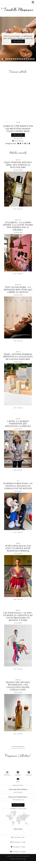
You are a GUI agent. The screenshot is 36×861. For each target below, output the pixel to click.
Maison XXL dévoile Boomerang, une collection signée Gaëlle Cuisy (18, 686)
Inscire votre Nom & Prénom (18, 789)
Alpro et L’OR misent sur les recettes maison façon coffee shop (18, 128)
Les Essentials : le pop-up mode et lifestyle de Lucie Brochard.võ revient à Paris (18, 616)
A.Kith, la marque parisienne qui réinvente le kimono (18, 423)
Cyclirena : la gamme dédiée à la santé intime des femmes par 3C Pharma (18, 226)
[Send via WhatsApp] (27, 143)
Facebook (18, 847)
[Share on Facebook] (20, 143)
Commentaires (19, 140)
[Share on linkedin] (29, 143)
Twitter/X (19, 837)
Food (18, 122)
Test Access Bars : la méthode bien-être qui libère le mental (18, 289)
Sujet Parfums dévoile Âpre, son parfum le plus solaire (18, 165)
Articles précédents (18, 746)
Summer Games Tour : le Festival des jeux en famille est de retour (18, 486)
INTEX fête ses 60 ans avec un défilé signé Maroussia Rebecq (18, 548)
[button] (33, 2)
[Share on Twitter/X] (23, 143)
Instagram (18, 842)
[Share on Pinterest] (25, 143)
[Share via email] (18, 143)
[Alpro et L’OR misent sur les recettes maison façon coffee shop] (18, 97)
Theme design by (18, 859)
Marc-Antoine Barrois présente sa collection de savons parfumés (18, 356)
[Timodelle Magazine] (18, 10)
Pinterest (19, 851)
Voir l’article (18, 135)
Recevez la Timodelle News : (18, 797)
